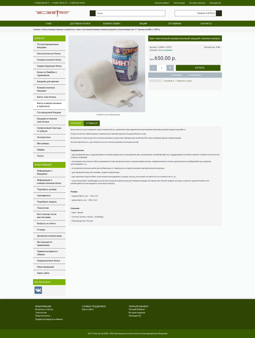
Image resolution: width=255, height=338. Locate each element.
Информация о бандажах (44, 172)
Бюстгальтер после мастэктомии (47, 216)
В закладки (176, 75)
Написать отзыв (184, 81)
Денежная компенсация (49, 236)
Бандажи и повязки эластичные (47, 120)
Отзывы (41, 229)
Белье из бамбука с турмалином (47, 74)
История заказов (137, 312)
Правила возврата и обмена (47, 253)
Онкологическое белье (49, 53)
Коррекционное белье (48, 260)
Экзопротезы (44, 137)
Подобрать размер (47, 189)
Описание (76, 123)
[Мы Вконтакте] (38, 293)
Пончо (40, 156)
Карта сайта (43, 273)
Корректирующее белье (49, 66)
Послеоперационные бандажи (48, 46)
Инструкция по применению (44, 243)
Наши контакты (42, 316)
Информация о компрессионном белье (49, 181)
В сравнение (195, 75)
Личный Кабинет (137, 309)
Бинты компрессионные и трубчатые (49, 105)
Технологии (43, 208)
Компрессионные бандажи (46, 89)
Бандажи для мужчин (48, 81)
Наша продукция (45, 267)
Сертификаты (44, 195)
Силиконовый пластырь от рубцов (49, 129)
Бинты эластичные (46, 97)
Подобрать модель (47, 201)
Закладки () (135, 316)
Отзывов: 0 (169, 81)
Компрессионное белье (49, 59)
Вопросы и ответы (46, 223)
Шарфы (41, 149)
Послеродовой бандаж (49, 112)
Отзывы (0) (92, 123)
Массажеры (43, 143)
